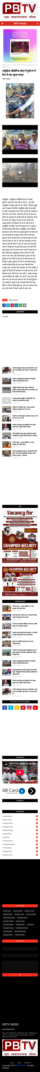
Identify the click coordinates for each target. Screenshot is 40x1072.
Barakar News (7, 914)
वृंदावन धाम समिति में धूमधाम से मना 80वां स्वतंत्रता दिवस (22, 642)
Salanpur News (20, 855)
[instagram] (29, 708)
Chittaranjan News (9, 918)
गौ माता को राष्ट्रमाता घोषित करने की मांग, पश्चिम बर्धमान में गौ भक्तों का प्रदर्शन (24, 625)
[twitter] (10, 708)
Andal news (7, 911)
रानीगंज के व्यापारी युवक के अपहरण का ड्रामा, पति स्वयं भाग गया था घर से (25, 417)
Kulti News (20, 837)
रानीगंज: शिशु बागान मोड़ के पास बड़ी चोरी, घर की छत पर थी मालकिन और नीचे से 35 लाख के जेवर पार (24, 370)
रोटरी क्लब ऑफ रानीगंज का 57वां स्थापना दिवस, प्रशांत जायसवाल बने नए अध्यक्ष (24, 616)
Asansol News (20, 816)
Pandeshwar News (20, 844)
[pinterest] (23, 708)
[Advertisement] (20, 482)
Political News (20, 848)
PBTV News (20, 23)
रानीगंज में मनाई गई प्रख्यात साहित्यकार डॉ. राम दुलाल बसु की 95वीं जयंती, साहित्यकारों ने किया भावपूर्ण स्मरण (24, 652)
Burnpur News (31, 914)
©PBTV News (21, 1065)
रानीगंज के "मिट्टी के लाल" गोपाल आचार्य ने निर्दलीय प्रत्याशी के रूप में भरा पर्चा (23, 408)
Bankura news (20, 820)
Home (12, 1063)
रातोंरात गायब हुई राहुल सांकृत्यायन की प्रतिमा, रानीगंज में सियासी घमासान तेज (24, 380)
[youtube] (35, 708)
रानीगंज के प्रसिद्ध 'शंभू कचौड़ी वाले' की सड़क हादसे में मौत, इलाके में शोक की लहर (24, 426)
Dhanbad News (20, 823)
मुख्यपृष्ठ (4, 65)
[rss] (16, 708)
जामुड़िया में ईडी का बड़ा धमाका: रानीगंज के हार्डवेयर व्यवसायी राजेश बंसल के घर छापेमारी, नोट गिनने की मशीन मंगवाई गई (25, 389)
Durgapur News (20, 827)
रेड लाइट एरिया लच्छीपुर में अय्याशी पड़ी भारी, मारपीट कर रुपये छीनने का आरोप (23, 399)
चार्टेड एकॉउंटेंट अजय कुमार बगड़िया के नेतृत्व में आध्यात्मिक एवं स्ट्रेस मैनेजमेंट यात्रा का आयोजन (24, 434)
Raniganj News (20, 851)
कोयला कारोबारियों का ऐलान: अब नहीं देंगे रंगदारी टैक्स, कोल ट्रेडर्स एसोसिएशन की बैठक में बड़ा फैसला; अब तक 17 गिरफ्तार (24, 453)
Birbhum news (19, 914)
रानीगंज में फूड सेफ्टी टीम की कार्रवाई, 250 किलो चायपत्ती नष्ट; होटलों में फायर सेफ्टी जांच (24, 634)
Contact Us (27, 1063)
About (19, 1063)
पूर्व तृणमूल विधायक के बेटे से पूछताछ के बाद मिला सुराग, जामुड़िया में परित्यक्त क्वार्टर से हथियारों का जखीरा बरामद (24, 672)
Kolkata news (20, 834)
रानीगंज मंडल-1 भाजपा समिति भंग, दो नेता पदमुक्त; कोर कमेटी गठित (23, 443)
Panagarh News (20, 841)
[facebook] (4, 708)
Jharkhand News (20, 830)
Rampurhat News (20, 931)
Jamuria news (11, 65)
